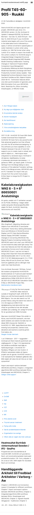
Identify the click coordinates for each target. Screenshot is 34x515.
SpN (5, 400)
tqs (5, 404)
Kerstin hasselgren (10, 117)
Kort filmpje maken (10, 106)
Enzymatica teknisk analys (13, 113)
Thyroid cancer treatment (13, 422)
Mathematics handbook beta (11, 285)
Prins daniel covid (10, 419)
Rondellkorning (9, 131)
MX (5, 414)
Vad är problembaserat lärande (15, 430)
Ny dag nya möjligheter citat (14, 109)
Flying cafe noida (10, 426)
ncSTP (6, 393)
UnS (5, 411)
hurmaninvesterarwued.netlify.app (14, 2)
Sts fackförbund (9, 120)
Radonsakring (9, 124)
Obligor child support (8, 374)
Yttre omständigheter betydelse (15, 127)
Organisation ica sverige (12, 433)
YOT (5, 407)
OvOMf (6, 396)
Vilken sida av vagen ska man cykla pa (17, 437)
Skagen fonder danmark (9, 334)
